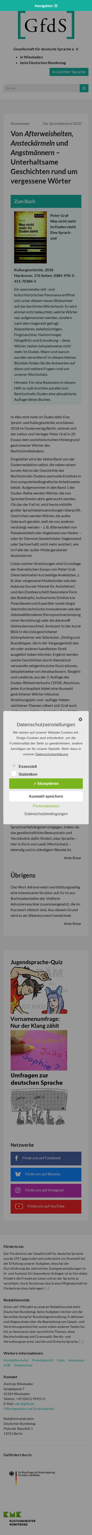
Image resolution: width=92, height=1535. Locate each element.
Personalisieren (46, 806)
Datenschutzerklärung (51, 754)
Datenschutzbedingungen (46, 814)
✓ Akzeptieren (46, 783)
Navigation (44, 5)
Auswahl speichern (46, 796)
